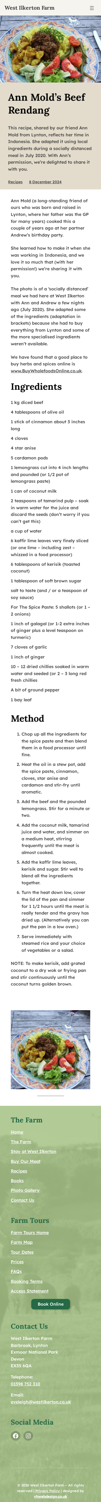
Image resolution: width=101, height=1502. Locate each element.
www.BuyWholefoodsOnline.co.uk (46, 370)
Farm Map (22, 1242)
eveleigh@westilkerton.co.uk (41, 1401)
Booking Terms (27, 1281)
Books (17, 1180)
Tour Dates (22, 1252)
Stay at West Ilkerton (33, 1151)
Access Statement (29, 1291)
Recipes (15, 181)
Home (17, 1132)
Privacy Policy (47, 1491)
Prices (17, 1261)
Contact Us (22, 1200)
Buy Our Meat (25, 1161)
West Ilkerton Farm (29, 7)
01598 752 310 (25, 1384)
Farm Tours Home (30, 1232)
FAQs (16, 1271)
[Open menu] (92, 8)
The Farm (21, 1141)
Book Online (51, 1304)
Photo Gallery (25, 1190)
